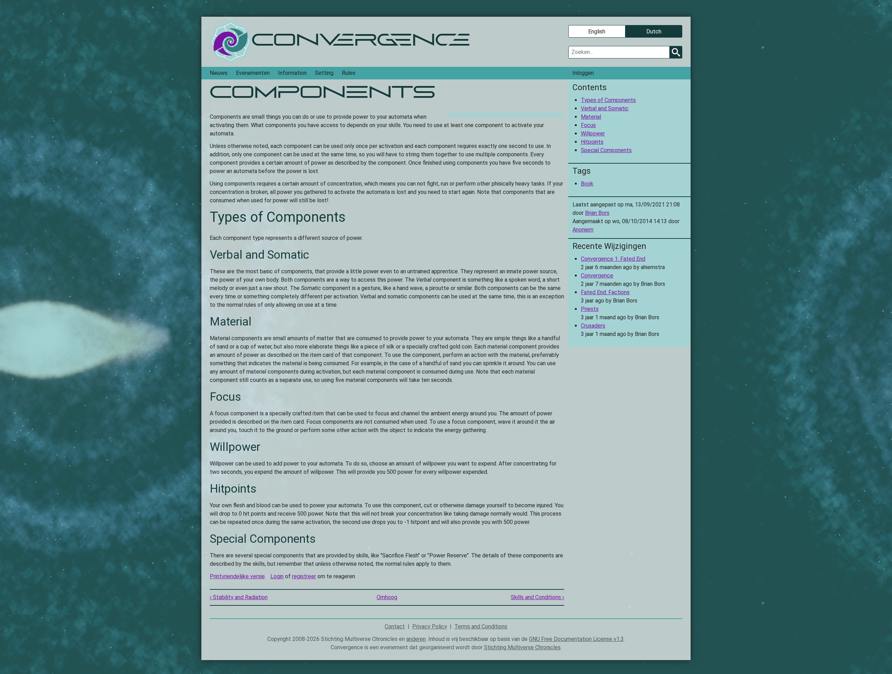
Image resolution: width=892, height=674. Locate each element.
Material (591, 116)
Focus (588, 125)
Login (277, 576)
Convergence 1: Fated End (613, 259)
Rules (348, 73)
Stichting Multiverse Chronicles (522, 647)
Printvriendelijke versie (237, 576)
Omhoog (387, 597)
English (596, 31)
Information (292, 73)
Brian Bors (597, 213)
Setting (324, 73)
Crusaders (593, 325)
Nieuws (219, 73)
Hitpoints (592, 142)
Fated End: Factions (605, 292)
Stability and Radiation (239, 597)
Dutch (653, 31)
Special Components (606, 150)
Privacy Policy (429, 626)
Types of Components (608, 100)
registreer (304, 576)
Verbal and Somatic (605, 108)
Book (587, 183)
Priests (590, 309)
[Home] (231, 42)
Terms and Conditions (480, 626)
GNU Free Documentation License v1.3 (576, 639)
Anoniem (582, 229)
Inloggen (583, 73)
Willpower (593, 133)
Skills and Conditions (537, 597)
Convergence (597, 275)
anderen (416, 639)
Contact (395, 626)
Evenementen (253, 73)
